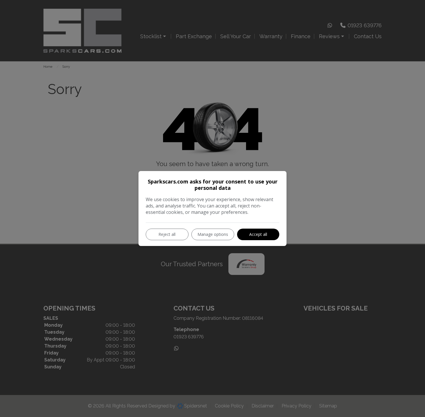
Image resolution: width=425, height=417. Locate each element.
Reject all (166, 234)
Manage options (212, 234)
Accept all (258, 234)
